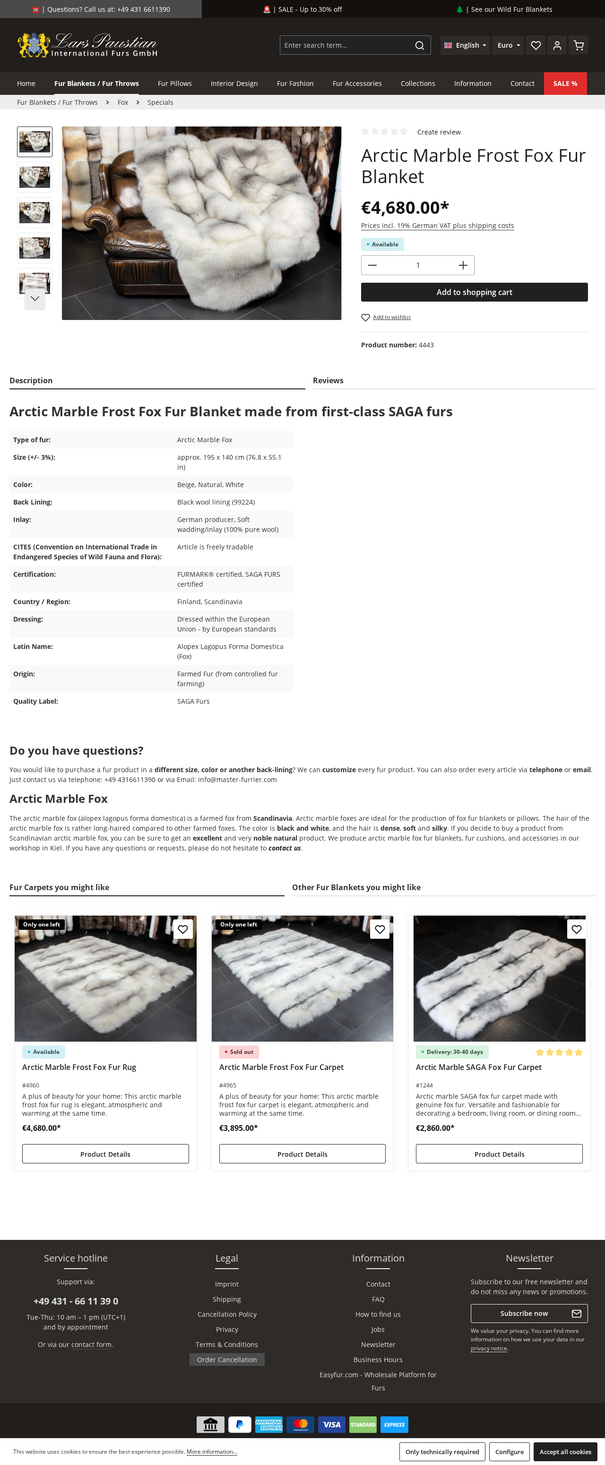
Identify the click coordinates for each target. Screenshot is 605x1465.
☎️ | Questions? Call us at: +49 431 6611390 (101, 9)
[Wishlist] (535, 45)
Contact (378, 1284)
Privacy (227, 1329)
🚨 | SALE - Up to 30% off (302, 9)
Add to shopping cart (474, 292)
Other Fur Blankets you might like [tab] (356, 887)
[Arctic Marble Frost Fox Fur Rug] (106, 979)
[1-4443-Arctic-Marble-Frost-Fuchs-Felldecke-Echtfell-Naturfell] (201, 223)
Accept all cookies (565, 1452)
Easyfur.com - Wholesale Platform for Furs (378, 1381)
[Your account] (557, 45)
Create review (439, 131)
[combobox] (344, 45)
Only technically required (442, 1452)
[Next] (35, 299)
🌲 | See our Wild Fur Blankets (504, 9)
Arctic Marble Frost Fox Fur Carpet (281, 1067)
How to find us (378, 1314)
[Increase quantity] (463, 265)
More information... (212, 1452)
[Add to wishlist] (183, 929)
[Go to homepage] (88, 45)
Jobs (378, 1329)
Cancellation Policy (227, 1314)
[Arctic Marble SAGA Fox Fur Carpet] (499, 979)
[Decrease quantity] (372, 265)
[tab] (157, 380)
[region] (180, 223)
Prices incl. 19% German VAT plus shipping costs (437, 225)
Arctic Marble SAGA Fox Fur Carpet (479, 1067)
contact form (91, 1344)
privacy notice (489, 1348)
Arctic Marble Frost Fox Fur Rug (79, 1067)
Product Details (105, 1154)
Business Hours (378, 1359)
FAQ (378, 1299)
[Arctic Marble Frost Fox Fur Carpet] (303, 979)
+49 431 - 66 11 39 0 (76, 1301)
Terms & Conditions (227, 1344)
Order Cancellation (227, 1359)
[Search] (420, 45)
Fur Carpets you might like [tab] (59, 887)
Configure (509, 1452)
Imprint (227, 1284)
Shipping (227, 1299)
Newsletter (378, 1344)
